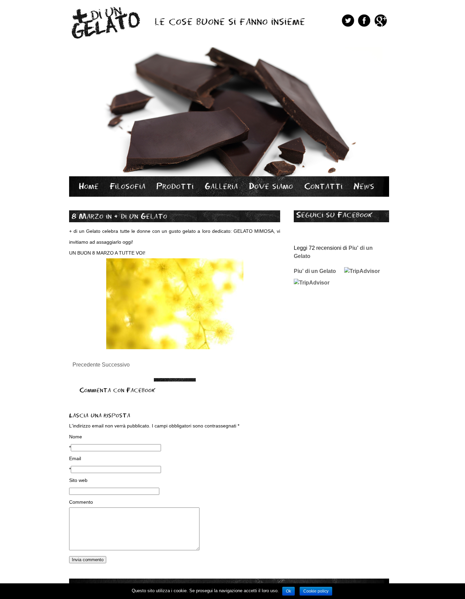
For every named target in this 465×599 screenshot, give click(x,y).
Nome (75, 436)
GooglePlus (380, 20)
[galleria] (221, 186)
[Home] (88, 186)
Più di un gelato (105, 21)
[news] (364, 186)
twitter (348, 20)
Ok (288, 591)
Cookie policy (315, 591)
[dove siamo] (271, 186)
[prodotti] (175, 186)
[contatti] (323, 186)
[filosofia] (127, 186)
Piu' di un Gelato (315, 271)
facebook (364, 20)
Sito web (78, 480)
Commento (81, 502)
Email (75, 458)
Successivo (116, 365)
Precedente (86, 365)
